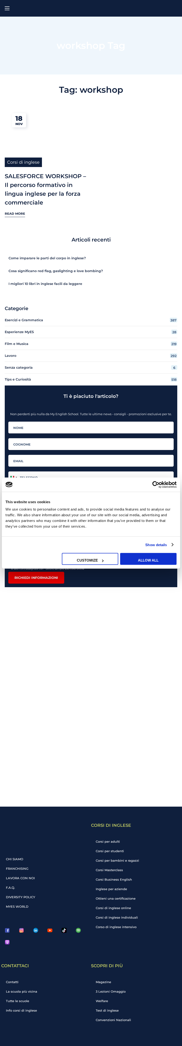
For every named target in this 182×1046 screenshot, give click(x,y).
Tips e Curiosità (91, 379)
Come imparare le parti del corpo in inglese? (47, 258)
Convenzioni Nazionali (113, 1020)
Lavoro (91, 355)
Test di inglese (107, 1010)
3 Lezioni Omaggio (111, 991)
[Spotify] (78, 930)
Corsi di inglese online (113, 908)
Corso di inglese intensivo (116, 927)
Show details (156, 545)
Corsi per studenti (110, 851)
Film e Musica (91, 344)
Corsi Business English (114, 879)
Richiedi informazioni (36, 578)
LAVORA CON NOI (20, 878)
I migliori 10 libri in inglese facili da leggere (45, 284)
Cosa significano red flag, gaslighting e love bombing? (56, 271)
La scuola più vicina (21, 991)
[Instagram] (21, 930)
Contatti (12, 982)
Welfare (102, 1001)
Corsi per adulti (108, 841)
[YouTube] (50, 930)
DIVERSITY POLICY (20, 897)
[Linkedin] (35, 930)
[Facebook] (7, 930)
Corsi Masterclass (109, 870)
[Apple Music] (7, 942)
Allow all (148, 560)
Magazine (103, 982)
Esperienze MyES (90, 332)
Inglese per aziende (111, 889)
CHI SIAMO (14, 859)
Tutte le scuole (17, 1001)
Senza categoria (90, 367)
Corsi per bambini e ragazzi (117, 860)
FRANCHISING (17, 868)
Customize (87, 560)
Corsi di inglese (23, 162)
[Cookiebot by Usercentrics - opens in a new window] (156, 484)
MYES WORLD (17, 906)
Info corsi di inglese (21, 1010)
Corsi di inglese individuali (117, 917)
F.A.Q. (10, 887)
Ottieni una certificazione (116, 898)
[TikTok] (64, 930)
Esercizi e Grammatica (91, 320)
